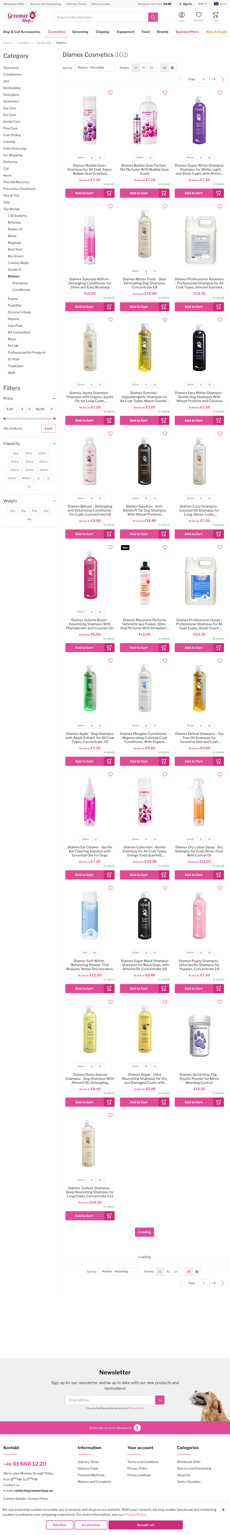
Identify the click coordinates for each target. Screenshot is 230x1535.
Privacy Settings (139, 1475)
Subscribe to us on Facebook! (110, 1428)
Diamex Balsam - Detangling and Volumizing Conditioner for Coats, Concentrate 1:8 (90, 510)
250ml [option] (190, 157)
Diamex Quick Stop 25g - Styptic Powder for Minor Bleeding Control (199, 1079)
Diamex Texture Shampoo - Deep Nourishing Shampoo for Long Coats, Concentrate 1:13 (90, 1192)
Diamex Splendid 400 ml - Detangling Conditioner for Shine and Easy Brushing (90, 283)
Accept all (146, 1525)
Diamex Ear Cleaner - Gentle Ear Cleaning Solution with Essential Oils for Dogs (90, 851)
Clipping (102, 32)
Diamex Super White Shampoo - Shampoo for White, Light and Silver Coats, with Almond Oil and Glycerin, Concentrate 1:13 (199, 169)
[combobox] (106, 17)
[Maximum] (54, 419)
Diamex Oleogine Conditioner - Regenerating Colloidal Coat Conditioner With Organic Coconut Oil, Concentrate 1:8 (144, 738)
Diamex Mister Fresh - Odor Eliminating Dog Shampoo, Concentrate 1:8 (144, 283)
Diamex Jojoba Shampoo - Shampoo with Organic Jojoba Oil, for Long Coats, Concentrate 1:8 (89, 397)
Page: (193, 79)
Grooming (80, 32)
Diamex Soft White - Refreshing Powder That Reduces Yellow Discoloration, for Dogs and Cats (90, 965)
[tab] (29, 398)
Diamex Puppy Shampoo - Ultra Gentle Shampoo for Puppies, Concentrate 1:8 (199, 965)
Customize (91, 1525)
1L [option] (92, 157)
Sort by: (69, 68)
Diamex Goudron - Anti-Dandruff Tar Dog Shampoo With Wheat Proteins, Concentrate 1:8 (144, 510)
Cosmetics (56, 32)
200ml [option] (81, 157)
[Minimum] (4, 419)
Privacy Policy (136, 1408)
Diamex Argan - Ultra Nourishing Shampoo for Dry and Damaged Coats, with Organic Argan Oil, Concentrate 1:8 (144, 1079)
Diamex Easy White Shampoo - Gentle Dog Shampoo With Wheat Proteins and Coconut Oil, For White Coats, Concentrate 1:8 (199, 397)
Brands (162, 32)
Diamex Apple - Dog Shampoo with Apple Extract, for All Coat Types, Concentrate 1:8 (90, 738)
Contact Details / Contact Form (25, 1498)
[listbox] (90, 158)
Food (146, 32)
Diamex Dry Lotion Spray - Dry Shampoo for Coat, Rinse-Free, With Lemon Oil (199, 851)
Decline (59, 1525)
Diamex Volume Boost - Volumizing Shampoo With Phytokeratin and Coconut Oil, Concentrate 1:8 (89, 624)
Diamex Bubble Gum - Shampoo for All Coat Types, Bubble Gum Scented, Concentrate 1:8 (89, 169)
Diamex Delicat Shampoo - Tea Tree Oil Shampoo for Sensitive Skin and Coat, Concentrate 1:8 (199, 738)
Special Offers (187, 32)
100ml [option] (140, 157)
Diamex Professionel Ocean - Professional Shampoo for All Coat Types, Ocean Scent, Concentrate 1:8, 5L (199, 624)
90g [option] (85, 952)
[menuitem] (135, 68)
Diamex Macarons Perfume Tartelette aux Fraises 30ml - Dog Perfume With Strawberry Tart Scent (144, 624)
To (29, 409)
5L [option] (100, 157)
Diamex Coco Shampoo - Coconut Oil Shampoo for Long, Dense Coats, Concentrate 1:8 (199, 510)
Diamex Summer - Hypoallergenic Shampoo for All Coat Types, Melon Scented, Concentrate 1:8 (144, 397)
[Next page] (223, 79)
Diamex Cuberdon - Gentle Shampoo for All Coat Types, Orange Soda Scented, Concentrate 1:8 (144, 851)
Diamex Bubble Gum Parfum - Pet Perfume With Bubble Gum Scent (144, 169)
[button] (203, 4)
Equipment (126, 32)
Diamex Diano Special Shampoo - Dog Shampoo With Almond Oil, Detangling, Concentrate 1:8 (89, 1079)
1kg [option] (94, 952)
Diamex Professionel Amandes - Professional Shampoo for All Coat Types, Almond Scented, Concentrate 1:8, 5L (199, 283)
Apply (48, 428)
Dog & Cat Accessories (21, 32)
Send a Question (189, 1481)
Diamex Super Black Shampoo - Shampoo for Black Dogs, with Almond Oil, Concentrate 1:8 (144, 965)
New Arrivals (216, 32)
